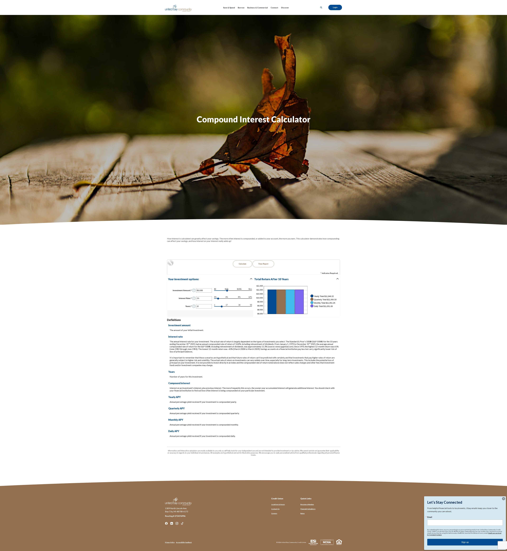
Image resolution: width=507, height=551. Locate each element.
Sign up (465, 542)
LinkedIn (171, 523)
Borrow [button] (241, 7)
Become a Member (307, 504)
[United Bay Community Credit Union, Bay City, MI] (179, 7)
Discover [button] (285, 7)
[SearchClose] (321, 7)
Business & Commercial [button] (257, 7)
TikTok (182, 523)
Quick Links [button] (305, 498)
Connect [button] (274, 7)
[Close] (503, 498)
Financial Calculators (307, 509)
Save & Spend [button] (229, 7)
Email (429, 517)
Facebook (166, 523)
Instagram (177, 523)
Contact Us (275, 509)
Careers (274, 513)
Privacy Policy (170, 542)
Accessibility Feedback (184, 542)
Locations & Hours (278, 504)
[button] (210, 279)
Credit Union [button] (277, 498)
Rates (302, 513)
